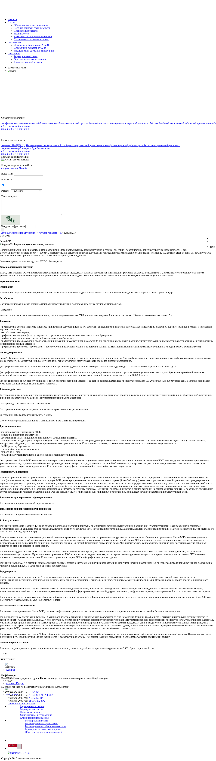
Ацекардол (25, 148)
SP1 (38, 695)
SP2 (51, 695)
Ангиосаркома (128, 123)
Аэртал (121, 145)
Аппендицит (143, 123)
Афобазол (149, 145)
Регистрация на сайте (36, 720)
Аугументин (81, 145)
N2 (34, 692)
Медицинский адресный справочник (34, 50)
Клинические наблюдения (28, 62)
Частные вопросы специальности (32, 28)
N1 (30, 692)
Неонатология (21, 33)
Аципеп (92, 145)
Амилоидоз (103, 123)
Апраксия (83, 123)
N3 (37, 692)
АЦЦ (17, 145)
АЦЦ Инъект (27, 145)
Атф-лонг (112, 145)
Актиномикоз (175, 123)
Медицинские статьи (31, 709)
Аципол (69, 145)
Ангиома (73, 123)
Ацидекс (46, 148)
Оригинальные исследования (30, 59)
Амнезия (63, 123)
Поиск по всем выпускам (21, 703)
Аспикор (10, 669)
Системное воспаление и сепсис (31, 39)
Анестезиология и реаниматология (33, 36)
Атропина (101, 145)
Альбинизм (188, 123)
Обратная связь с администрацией (43, 732)
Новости (12, 19)
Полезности (14, 53)
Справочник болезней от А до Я (31, 45)
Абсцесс (154, 123)
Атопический (32, 123)
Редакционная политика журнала (43, 729)
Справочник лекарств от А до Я (31, 47)
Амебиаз (163, 123)
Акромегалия (202, 123)
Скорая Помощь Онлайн (14, 168)
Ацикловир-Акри (55, 145)
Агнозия (20, 123)
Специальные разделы (26, 30)
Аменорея (114, 123)
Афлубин (130, 145)
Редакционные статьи (25, 56)
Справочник (14, 42)
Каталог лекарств (48, 232)
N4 (46, 695)
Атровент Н (7, 145)
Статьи (11, 22)
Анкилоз (44, 123)
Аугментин (40, 145)
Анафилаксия (8, 123)
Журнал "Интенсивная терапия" (18, 232)
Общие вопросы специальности (31, 25)
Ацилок (139, 145)
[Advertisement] (58, 8)
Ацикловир (160, 145)
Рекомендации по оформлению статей (45, 726)
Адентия (54, 123)
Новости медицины (31, 712)
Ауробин (36, 148)
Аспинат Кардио (15, 683)
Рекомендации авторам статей (41, 723)
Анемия (92, 123)
